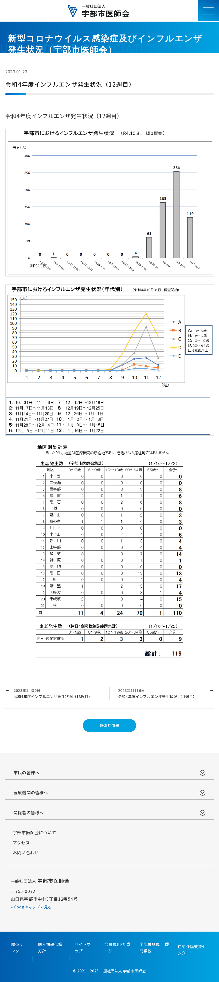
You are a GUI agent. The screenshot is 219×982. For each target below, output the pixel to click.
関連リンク (17, 947)
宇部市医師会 (106, 10)
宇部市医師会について (34, 832)
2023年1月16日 (157, 693)
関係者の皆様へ (28, 812)
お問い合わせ (26, 852)
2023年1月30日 (53, 693)
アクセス (21, 842)
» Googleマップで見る (31, 906)
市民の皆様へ (26, 772)
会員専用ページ (114, 947)
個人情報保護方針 (50, 947)
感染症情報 (109, 725)
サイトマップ (83, 947)
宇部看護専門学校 (149, 947)
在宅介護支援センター (192, 950)
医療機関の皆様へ (30, 792)
